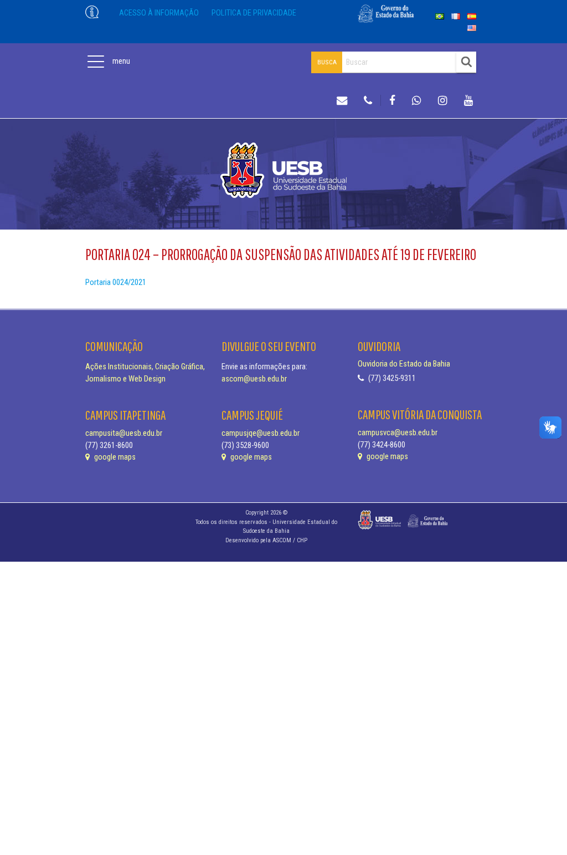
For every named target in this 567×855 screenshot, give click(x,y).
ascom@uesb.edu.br (254, 379)
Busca (327, 62)
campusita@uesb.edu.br (123, 433)
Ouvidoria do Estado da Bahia (404, 364)
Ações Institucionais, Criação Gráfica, (145, 366)
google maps (114, 457)
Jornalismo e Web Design (125, 379)
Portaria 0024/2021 (115, 282)
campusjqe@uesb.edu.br (260, 433)
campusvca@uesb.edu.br (397, 432)
